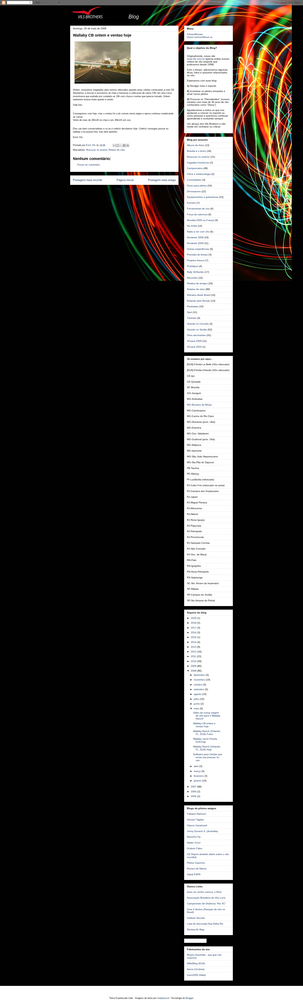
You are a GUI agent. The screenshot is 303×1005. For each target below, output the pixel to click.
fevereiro (199, 775)
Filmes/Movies (195, 34)
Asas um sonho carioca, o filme (204, 892)
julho (197, 699)
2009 (194, 666)
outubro (198, 684)
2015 (194, 637)
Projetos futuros (195, 260)
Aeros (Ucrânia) (195, 969)
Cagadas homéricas (198, 162)
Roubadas (192, 306)
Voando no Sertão (197, 329)
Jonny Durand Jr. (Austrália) (202, 831)
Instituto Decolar (196, 918)
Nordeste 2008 (195, 237)
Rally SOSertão (195, 272)
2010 (194, 661)
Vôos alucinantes (196, 335)
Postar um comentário (88, 164)
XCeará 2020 (194, 346)
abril (196, 766)
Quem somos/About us (199, 37)
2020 (194, 618)
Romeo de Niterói (196, 868)
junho (197, 703)
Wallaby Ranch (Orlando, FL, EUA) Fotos (207, 732)
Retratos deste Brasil (198, 295)
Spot (189, 312)
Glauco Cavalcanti (197, 825)
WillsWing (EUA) (196, 963)
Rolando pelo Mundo (198, 300)
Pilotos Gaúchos (196, 862)
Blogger (189, 998)
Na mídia (192, 225)
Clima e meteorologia (199, 174)
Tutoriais (191, 318)
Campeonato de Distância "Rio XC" (206, 903)
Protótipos (192, 266)
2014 (194, 642)
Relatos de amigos (197, 283)
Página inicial (125, 180)
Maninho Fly (194, 836)
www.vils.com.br (196, 58)
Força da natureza (197, 214)
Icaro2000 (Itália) (196, 975)
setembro (199, 689)
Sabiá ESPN (193, 874)
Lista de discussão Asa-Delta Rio (205, 923)
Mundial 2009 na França (200, 220)
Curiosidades (194, 179)
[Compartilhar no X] (121, 145)
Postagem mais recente (87, 180)
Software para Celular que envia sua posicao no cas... (207, 757)
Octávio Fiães (194, 848)
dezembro (200, 675)
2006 (194, 791)
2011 (194, 656)
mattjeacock (163, 998)
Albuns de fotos (195, 145)
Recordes (192, 277)
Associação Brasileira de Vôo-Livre (206, 897)
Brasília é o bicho (196, 151)
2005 (194, 796)
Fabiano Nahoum (196, 813)
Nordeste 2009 (195, 243)
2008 (194, 670)
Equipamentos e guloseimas (202, 197)
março (197, 771)
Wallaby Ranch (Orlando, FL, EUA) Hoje (207, 748)
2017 (194, 627)
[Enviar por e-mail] (114, 145)
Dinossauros (194, 191)
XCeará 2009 (194, 341)
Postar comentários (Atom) (129, 189)
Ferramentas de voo (198, 208)
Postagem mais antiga (162, 180)
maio (197, 708)
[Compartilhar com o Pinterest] (127, 145)
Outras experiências (198, 249)
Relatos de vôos (117, 150)
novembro (200, 679)
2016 (194, 632)
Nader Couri (193, 842)
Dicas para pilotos (197, 185)
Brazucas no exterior (96, 150)
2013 (194, 646)
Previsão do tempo (197, 254)
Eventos (191, 202)
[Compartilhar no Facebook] (124, 145)
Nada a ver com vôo (198, 231)
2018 (194, 622)
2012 (194, 651)
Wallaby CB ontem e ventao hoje (204, 725)
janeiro (198, 780)
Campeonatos (195, 168)
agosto (198, 694)
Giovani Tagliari (195, 819)
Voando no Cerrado (198, 323)
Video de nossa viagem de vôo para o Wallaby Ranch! (206, 715)
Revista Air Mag (195, 929)
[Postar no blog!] (117, 145)
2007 (194, 786)
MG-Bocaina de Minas (199, 404)
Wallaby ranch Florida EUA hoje (205, 740)
